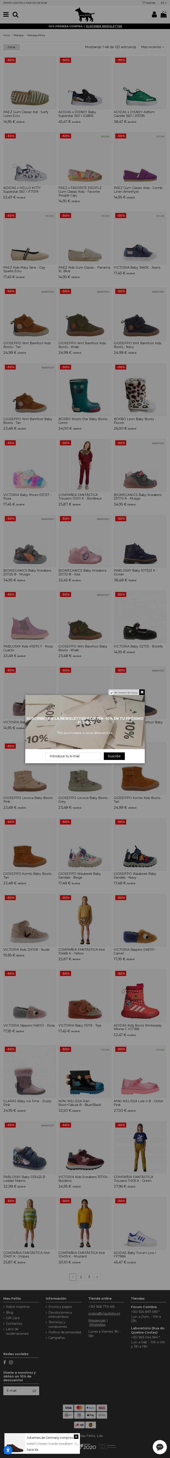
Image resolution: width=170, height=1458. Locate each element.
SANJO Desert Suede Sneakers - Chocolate (58, 1443)
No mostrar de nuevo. (126, 692)
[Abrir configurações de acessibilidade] (8, 1450)
